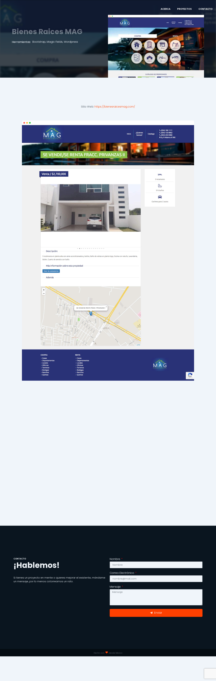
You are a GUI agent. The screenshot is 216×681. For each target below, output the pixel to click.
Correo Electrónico (122, 573)
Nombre (115, 559)
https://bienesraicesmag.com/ (114, 107)
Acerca (165, 9)
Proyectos (184, 9)
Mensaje (115, 587)
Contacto (205, 9)
